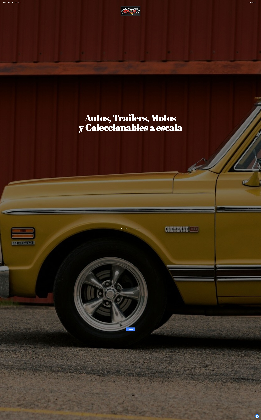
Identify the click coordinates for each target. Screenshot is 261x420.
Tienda (4, 2)
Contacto (17, 2)
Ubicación (10, 2)
